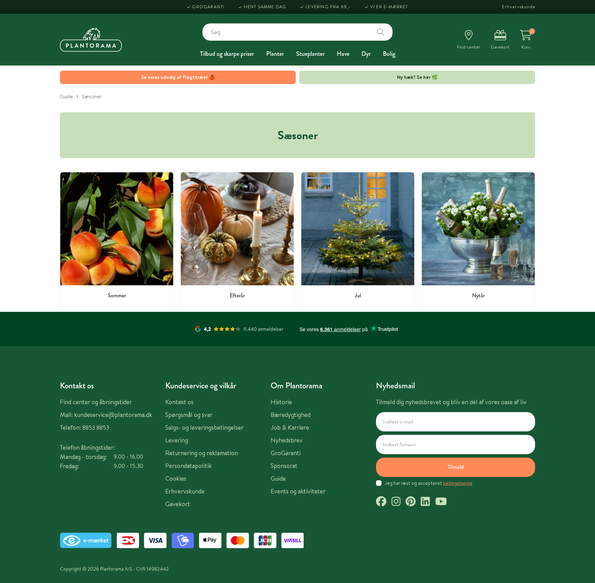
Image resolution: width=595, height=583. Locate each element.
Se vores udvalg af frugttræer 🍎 (178, 77)
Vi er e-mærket (389, 7)
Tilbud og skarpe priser (227, 53)
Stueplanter (310, 53)
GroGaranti (208, 7)
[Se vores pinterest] (411, 502)
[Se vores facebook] (381, 502)
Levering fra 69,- (328, 7)
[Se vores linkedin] (425, 502)
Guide (66, 96)
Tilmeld (456, 467)
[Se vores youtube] (441, 502)
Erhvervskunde (518, 7)
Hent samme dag (265, 7)
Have (343, 53)
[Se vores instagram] (396, 502)
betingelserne (457, 483)
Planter (275, 53)
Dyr (366, 53)
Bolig (389, 53)
